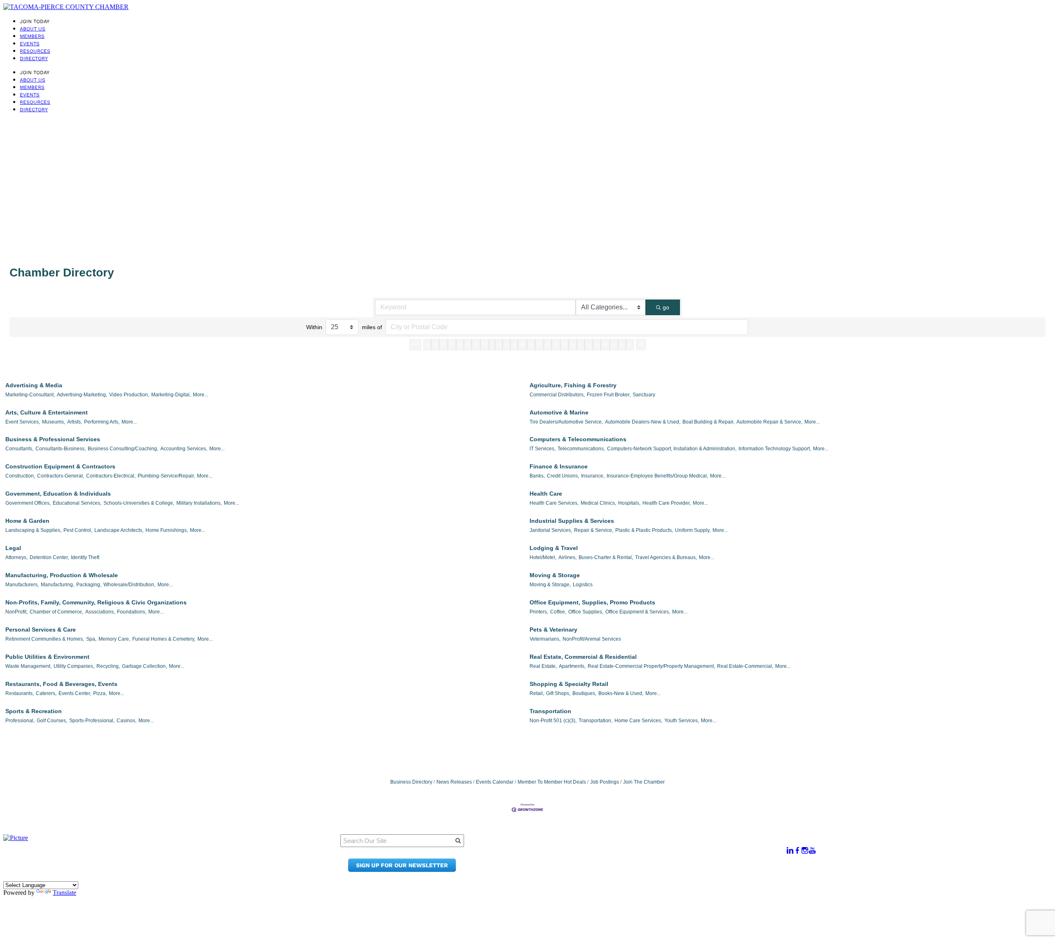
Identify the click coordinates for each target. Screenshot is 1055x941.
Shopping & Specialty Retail (569, 684)
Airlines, (567, 557)
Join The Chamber (644, 782)
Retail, (537, 693)
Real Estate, (543, 666)
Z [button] (629, 344)
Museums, (53, 422)
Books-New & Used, (620, 693)
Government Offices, (28, 503)
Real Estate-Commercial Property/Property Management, (651, 666)
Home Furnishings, (166, 530)
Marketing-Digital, (171, 395)
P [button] (547, 344)
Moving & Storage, (550, 585)
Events (30, 44)
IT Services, (543, 449)
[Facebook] (797, 850)
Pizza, (100, 693)
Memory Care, (114, 639)
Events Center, (75, 693)
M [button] (522, 344)
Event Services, (22, 422)
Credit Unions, (563, 476)
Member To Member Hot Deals (552, 782)
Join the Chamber (646, 869)
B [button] (435, 344)
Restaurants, (19, 693)
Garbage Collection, (144, 666)
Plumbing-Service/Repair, (166, 476)
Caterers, (46, 693)
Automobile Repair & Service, (769, 422)
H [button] (484, 344)
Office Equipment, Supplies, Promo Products (592, 602)
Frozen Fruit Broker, (609, 395)
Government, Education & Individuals (58, 493)
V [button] (596, 344)
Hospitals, (629, 503)
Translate (64, 892)
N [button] (530, 344)
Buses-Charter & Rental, (606, 557)
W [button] (605, 344)
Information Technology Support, (774, 449)
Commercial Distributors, (557, 395)
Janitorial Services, (551, 530)
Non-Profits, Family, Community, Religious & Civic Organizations (96, 602)
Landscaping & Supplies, (33, 530)
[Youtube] (812, 850)
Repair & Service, (593, 530)
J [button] (498, 344)
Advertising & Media (33, 385)
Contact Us (635, 862)
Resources (35, 51)
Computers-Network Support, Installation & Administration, (671, 449)
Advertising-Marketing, (82, 395)
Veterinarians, (545, 639)
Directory (34, 58)
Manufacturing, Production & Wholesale (61, 575)
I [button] (491, 344)
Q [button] (556, 344)
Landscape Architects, (118, 530)
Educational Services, (77, 503)
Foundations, (131, 612)
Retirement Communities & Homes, (44, 639)
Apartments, (572, 666)
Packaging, (88, 585)
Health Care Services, (554, 503)
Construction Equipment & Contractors (60, 466)
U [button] (588, 344)
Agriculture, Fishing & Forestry (573, 385)
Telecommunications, (581, 449)
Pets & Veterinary (553, 629)
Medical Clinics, (598, 503)
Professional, (20, 720)
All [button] (641, 344)
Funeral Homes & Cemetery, (163, 639)
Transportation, (595, 720)
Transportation (550, 711)
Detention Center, (49, 557)
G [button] (476, 344)
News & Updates (643, 854)
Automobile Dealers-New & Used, (642, 422)
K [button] (506, 344)
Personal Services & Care (40, 629)
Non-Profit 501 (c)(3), (553, 720)
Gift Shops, (558, 693)
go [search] (666, 307)
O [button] (539, 344)
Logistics (583, 585)
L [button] (514, 344)
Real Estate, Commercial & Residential (583, 656)
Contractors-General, (60, 476)
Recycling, (108, 666)
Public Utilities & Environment (47, 656)
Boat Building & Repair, (708, 422)
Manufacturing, (57, 585)
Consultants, (19, 449)
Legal (13, 548)
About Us (32, 29)
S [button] (572, 344)
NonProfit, (16, 612)
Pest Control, (77, 530)
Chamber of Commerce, (56, 612)
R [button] (564, 344)
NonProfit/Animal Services (592, 639)
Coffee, (558, 612)
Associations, (100, 612)
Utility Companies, (74, 666)
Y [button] (621, 344)
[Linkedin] (790, 850)
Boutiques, (584, 693)
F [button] (468, 344)
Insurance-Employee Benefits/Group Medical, (657, 476)
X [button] (613, 344)
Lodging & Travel (554, 548)
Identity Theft (85, 557)
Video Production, (129, 395)
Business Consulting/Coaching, (123, 449)
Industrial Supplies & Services (572, 520)
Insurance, (593, 476)
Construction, (20, 476)
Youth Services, (681, 720)
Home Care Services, (638, 720)
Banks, (537, 476)
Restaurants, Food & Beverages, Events (61, 684)
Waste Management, (28, 666)
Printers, (539, 612)
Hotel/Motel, (543, 557)
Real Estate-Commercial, (745, 666)
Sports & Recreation (33, 711)
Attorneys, (16, 557)
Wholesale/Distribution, (129, 585)
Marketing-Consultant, (30, 395)
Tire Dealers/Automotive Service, (566, 422)
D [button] (451, 344)
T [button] (580, 344)
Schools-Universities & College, (138, 503)
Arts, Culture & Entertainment (46, 412)
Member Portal (641, 846)
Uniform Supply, (692, 530)
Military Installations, (199, 503)
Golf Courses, (52, 720)
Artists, (74, 422)
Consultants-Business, (60, 449)
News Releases (454, 782)
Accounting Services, (183, 449)
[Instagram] (805, 850)
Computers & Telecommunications (578, 439)
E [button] (459, 344)
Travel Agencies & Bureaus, (666, 557)
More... (200, 395)
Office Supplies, (585, 612)
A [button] (427, 344)
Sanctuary (644, 395)
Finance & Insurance (559, 466)
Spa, (91, 639)
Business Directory (411, 782)
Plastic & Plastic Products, (644, 530)
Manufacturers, (22, 585)
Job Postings (604, 782)
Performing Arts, (102, 422)
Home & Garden (27, 520)
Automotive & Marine (559, 412)
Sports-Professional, (92, 720)
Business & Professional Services (52, 439)
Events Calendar (494, 782)
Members (32, 36)
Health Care (546, 493)
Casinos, (126, 720)
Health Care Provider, (666, 503)
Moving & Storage (555, 575)
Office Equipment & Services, (637, 612)
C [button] (443, 344)
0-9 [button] (415, 344)
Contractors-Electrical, (111, 476)
